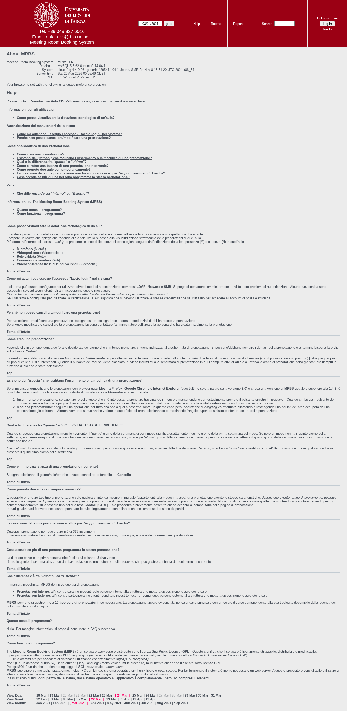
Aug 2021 (164, 703)
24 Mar (122, 695)
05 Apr (125, 699)
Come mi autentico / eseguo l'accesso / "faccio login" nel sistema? (69, 134)
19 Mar (55, 695)
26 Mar (151, 695)
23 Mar (107, 695)
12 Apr (138, 699)
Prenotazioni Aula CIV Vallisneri (55, 101)
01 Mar (55, 699)
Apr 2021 (97, 703)
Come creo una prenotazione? (40, 154)
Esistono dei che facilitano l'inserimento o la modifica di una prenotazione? (84, 158)
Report (238, 24)
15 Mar (81, 699)
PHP (66, 655)
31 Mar (216, 695)
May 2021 (114, 703)
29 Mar (190, 695)
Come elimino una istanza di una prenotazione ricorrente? (63, 166)
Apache (83, 674)
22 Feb (41, 699)
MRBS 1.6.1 (67, 62)
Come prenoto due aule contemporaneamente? (54, 169)
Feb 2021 (60, 703)
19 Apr (151, 699)
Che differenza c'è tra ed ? (53, 193)
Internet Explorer (166, 388)
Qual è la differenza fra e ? (52, 162)
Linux (97, 670)
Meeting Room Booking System (62, 42)
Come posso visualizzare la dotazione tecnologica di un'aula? (66, 118)
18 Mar (41, 695)
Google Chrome (136, 388)
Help (196, 24)
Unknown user (327, 18)
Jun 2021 (131, 703)
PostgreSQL (141, 659)
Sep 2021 (181, 703)
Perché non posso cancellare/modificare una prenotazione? (64, 138)
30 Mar (203, 695)
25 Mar (137, 695)
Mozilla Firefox (110, 388)
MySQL (122, 659)
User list (327, 29)
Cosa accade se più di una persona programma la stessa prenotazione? (73, 177)
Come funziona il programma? (41, 214)
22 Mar (94, 695)
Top (9, 373)
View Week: (16, 699)
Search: (267, 24)
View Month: (16, 703)
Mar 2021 (79, 703)
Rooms (216, 24)
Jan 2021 (43, 703)
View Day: (14, 695)
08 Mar (68, 699)
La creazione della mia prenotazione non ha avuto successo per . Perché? (91, 173)
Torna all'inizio (18, 271)
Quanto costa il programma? (39, 210)
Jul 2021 (147, 703)
